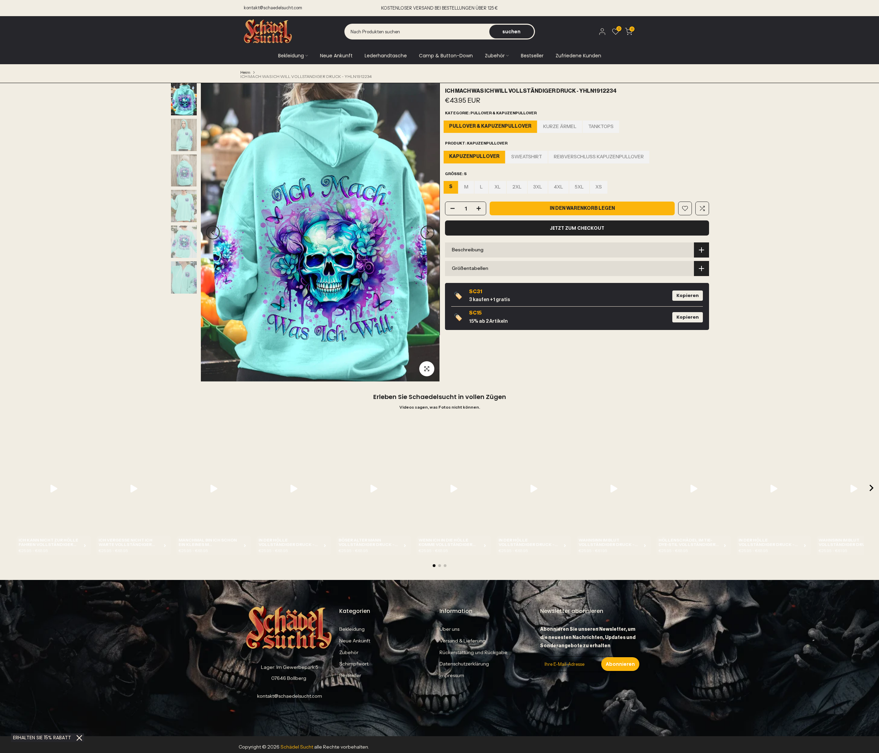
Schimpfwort (353, 664)
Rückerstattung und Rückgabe (473, 652)
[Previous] (213, 232)
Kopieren (687, 295)
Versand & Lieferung (463, 641)
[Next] (427, 232)
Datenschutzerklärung (464, 664)
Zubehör (495, 55)
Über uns (449, 629)
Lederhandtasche (386, 55)
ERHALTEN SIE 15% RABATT (42, 737)
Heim (245, 72)
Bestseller (532, 55)
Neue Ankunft (336, 55)
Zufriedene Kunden (578, 55)
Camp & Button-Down (446, 55)
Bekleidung (291, 55)
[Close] (79, 738)
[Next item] (871, 488)
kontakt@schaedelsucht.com (273, 7)
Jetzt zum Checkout (577, 228)
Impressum (452, 675)
